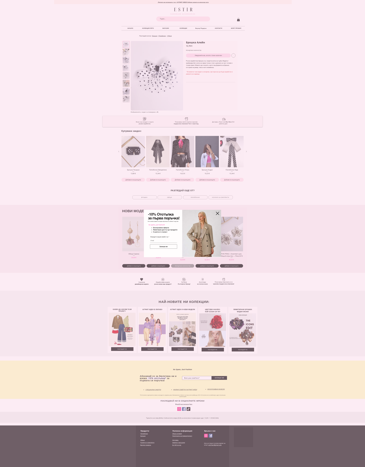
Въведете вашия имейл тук (159, 237)
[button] (217, 213)
